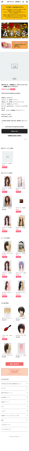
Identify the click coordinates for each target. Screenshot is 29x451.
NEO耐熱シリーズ (5, 397)
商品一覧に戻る (14, 364)
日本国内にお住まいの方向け (14, 135)
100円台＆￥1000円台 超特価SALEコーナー (11, 383)
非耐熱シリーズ (4, 402)
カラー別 (3, 388)
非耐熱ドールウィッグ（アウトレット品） (10, 415)
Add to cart (14, 131)
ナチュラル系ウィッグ (6, 429)
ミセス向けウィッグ (5, 424)
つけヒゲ (3, 411)
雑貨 (2, 420)
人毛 (2, 406)
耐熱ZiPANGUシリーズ (6, 392)
